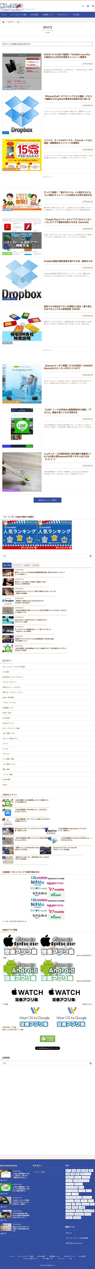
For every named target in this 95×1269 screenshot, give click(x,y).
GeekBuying (70, 1211)
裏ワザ (68, 1170)
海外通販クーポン (48, 15)
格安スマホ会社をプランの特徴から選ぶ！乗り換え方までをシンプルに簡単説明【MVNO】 (68, 308)
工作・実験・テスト (27, 20)
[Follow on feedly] (88, 6)
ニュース (69, 1181)
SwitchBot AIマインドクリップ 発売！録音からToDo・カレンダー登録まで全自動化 (35, 592)
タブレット (78, 1184)
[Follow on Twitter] (83, 6)
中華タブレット (85, 1174)
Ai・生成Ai (6, 672)
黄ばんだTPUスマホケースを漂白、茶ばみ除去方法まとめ (21, 1229)
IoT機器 (81, 1207)
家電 (72, 1174)
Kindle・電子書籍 (8, 697)
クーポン (75, 1194)
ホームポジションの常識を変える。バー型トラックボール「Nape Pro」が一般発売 (33, 630)
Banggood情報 (88, 1211)
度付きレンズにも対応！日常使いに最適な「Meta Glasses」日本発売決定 (30, 583)
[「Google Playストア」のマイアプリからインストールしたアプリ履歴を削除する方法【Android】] (22, 236)
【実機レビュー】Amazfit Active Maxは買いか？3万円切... (27, 849)
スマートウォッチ (71, 1191)
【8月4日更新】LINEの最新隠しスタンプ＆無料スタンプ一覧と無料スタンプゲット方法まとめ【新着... (41, 649)
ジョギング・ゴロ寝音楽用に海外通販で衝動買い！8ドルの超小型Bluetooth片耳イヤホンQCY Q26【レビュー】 (68, 456)
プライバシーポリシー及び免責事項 (77, 1238)
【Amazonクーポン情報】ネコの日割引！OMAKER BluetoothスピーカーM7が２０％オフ (68, 367)
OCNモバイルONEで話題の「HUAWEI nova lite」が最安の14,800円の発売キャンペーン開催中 (67, 56)
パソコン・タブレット (10, 682)
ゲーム (89, 1191)
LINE (50, 20)
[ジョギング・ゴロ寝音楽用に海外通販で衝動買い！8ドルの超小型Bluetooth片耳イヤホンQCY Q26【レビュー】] (22, 472)
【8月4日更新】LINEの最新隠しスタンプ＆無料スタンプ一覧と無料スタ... (32, 801)
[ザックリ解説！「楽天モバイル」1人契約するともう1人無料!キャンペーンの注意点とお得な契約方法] (22, 201)
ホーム (4, 15)
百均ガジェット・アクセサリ (12, 687)
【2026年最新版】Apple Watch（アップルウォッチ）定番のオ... (72, 830)
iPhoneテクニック (63, 15)
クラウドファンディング (73, 1197)
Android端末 (34, 15)
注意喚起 (85, 1170)
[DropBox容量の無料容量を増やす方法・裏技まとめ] (22, 280)
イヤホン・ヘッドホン (10, 703)
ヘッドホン (86, 1177)
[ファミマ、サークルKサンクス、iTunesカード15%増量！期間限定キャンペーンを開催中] (22, 155)
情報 (67, 1174)
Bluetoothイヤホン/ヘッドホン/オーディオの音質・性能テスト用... (30, 830)
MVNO (78, 1204)
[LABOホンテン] (11, 7)
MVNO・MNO (7, 89)
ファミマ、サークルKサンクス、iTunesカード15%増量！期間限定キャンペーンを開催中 (68, 141)
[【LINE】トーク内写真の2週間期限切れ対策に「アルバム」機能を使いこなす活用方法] (22, 427)
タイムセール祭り (71, 1187)
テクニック (41, 20)
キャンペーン (87, 1197)
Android (87, 1214)
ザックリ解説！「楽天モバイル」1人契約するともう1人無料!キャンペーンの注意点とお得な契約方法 (68, 193)
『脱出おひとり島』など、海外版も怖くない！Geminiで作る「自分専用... (32, 858)
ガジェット (69, 1201)
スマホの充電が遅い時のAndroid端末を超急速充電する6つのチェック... (21, 1215)
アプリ (91, 1201)
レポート (5, 744)
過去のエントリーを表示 (47, 500)
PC (73, 1204)
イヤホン (84, 1201)
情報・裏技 (6, 769)
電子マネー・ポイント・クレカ (12, 692)
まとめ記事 (76, 15)
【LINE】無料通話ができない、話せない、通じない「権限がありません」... (21, 1175)
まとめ (68, 1204)
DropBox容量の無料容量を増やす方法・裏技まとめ (68, 261)
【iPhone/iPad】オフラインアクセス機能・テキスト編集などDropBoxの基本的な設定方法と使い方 (68, 97)
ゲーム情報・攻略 (8, 759)
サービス (5, 749)
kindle (68, 1207)
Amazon (69, 1217)
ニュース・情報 (7, 774)
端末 (74, 1170)
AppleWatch (79, 1214)
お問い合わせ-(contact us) (74, 1243)
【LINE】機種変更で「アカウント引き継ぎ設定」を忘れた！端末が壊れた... (21, 1189)
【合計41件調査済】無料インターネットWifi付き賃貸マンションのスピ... (31, 839)
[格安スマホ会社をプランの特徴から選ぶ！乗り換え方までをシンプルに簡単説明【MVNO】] (22, 324)
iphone (5, 133)
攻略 (91, 1170)
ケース (68, 1194)
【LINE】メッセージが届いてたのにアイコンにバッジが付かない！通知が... (21, 1202)
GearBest (79, 1211)
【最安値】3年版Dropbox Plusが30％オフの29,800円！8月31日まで (29, 602)
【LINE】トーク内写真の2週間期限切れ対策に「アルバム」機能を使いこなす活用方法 (68, 411)
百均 (78, 1170)
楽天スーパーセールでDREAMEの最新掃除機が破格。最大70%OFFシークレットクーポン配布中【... (40, 573)
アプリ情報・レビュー (9, 299)
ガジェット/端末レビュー (9, 20)
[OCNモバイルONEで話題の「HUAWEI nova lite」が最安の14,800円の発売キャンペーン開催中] (22, 71)
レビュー (78, 1177)
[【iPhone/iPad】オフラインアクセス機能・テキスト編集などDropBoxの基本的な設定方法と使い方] (22, 114)
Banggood (69, 1214)
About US (69, 1233)
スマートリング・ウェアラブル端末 (14, 667)
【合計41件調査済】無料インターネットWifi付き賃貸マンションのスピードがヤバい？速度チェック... (40, 611)
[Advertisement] (47, 183)
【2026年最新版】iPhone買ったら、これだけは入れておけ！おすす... (31, 811)
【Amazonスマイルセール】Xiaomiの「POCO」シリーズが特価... (64, 849)
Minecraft (85, 1204)
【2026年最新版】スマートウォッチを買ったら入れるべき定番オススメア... (32, 820)
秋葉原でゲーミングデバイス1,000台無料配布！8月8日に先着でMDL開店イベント (34, 640)
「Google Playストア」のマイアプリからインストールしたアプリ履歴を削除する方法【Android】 (68, 221)
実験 (77, 1174)
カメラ (77, 1201)
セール (81, 1187)
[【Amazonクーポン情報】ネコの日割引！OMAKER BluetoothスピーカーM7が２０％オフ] (22, 383)
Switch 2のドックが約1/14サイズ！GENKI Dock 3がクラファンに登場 (31, 621)
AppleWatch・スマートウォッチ (13, 677)
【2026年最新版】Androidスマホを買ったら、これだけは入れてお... (76, 839)
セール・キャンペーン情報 (18, 15)
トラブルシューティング (81, 1181)
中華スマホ (69, 1177)
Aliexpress (77, 1217)
